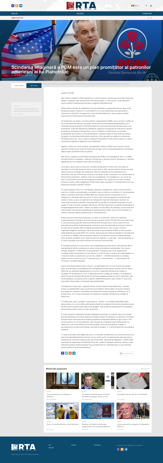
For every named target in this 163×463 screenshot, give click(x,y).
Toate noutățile (18, 85)
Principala (48, 84)
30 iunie (50, 429)
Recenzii (51, 447)
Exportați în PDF (128, 353)
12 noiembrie (19, 115)
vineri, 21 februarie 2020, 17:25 (22, 75)
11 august (122, 399)
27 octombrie (52, 399)
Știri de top (34, 85)
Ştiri (50, 445)
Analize (55, 84)
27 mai (121, 429)
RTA (36, 75)
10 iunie (85, 429)
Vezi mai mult (145, 369)
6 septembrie (87, 399)
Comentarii (17, 108)
